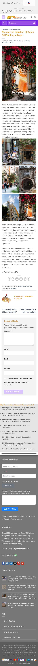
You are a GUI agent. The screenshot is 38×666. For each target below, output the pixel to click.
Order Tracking (9, 621)
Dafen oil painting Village (11, 29)
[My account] (31, 17)
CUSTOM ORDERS (11, 632)
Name (6, 349)
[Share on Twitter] (17, 279)
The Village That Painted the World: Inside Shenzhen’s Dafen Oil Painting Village (22, 605)
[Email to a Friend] (21, 279)
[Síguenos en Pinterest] (18, 563)
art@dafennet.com (21, 549)
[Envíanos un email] (15, 563)
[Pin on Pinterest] (24, 279)
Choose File (8, 485)
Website (7, 368)
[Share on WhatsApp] (9, 279)
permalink (13, 288)
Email (6, 359)
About (15, 8)
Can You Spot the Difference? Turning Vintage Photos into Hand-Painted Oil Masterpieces (22, 579)
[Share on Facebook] (13, 279)
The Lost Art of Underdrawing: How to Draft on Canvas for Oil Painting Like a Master (22, 588)
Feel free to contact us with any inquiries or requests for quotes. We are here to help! (16, 492)
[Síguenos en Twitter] (11, 563)
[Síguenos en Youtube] (22, 563)
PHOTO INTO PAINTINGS (14, 627)
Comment (8, 331)
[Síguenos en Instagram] (7, 563)
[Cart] (35, 17)
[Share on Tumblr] (28, 279)
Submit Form (10, 509)
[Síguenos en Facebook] (3, 563)
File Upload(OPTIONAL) (10, 481)
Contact (22, 8)
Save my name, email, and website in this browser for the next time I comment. (18, 382)
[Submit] (34, 23)
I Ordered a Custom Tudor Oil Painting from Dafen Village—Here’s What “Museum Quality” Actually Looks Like (22, 596)
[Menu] (3, 17)
